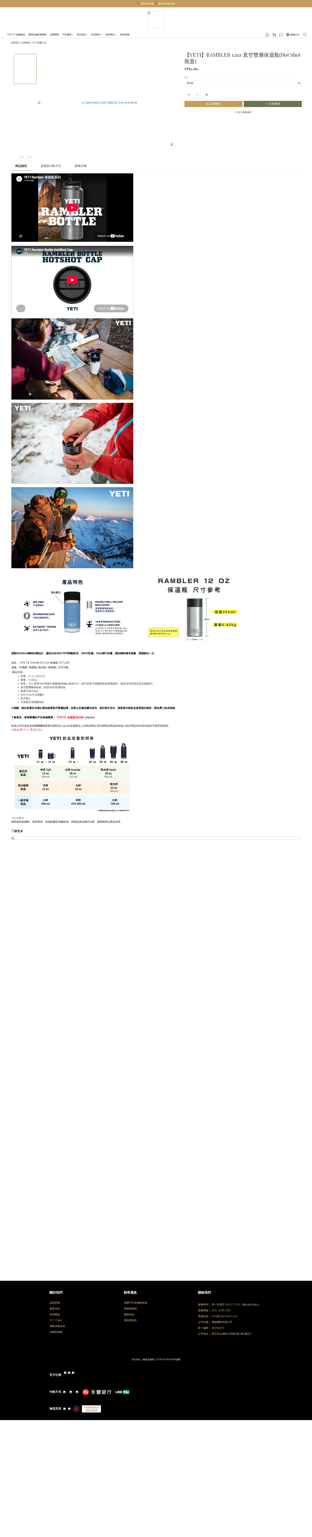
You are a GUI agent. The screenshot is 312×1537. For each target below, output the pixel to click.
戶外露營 (66, 34)
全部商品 (15, 42)
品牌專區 (54, 34)
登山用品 (81, 34)
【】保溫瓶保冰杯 (70, 717)
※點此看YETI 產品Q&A (26, 730)
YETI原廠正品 (39, 42)
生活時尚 (95, 34)
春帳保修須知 (57, 1326)
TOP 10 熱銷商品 (16, 34)
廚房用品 (110, 34)
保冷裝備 (124, 34)
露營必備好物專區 (37, 34)
